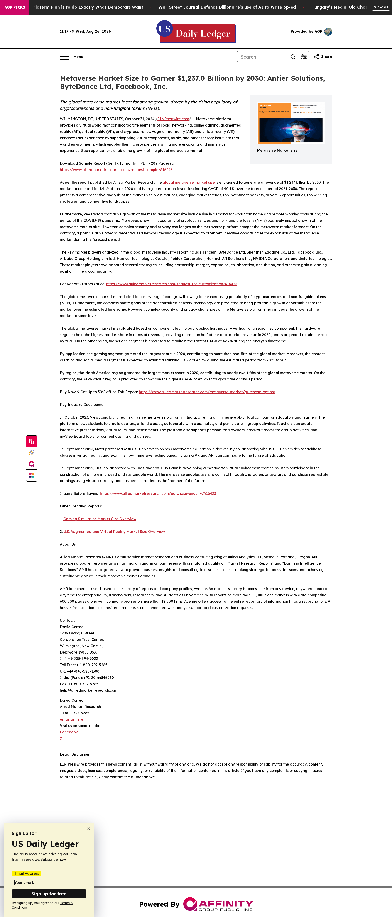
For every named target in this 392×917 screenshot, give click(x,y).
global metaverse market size (189, 182)
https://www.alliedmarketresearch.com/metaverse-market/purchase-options (207, 392)
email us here (71, 719)
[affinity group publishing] (31, 464)
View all (381, 7)
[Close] (88, 829)
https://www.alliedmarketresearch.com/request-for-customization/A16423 (171, 284)
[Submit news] (31, 441)
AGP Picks (15, 7)
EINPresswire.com (173, 119)
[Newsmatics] (31, 475)
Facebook (69, 732)
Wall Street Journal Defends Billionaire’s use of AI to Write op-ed (227, 7)
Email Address (26, 873)
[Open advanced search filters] (303, 56)
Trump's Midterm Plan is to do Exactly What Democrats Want (78, 7)
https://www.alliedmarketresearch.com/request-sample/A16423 (116, 169)
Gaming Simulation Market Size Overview (99, 519)
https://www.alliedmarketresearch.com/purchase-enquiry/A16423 (158, 493)
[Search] (292, 56)
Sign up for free (49, 894)
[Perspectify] (31, 452)
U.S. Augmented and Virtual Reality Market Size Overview (114, 531)
